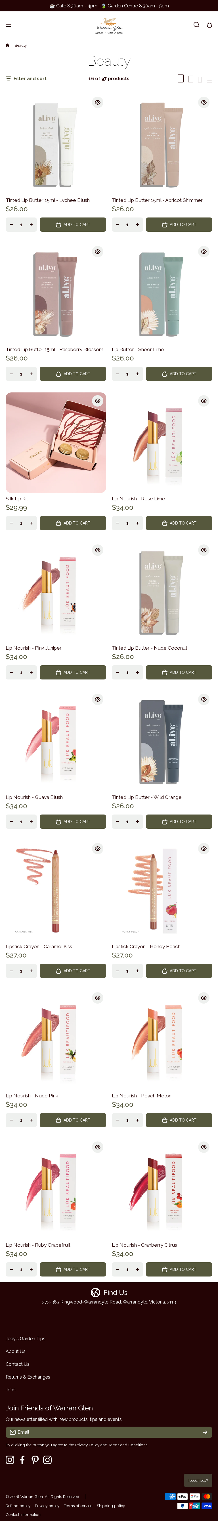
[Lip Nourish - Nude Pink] (56, 1039)
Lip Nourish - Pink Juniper (34, 648)
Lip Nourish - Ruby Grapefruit (38, 1245)
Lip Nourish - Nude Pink (32, 1096)
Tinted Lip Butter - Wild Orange (147, 797)
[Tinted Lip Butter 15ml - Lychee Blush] (56, 144)
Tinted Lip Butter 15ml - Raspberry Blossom (54, 349)
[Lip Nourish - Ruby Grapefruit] (56, 1189)
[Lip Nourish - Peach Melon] (162, 1039)
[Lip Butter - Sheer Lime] (162, 293)
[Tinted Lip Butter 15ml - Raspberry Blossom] (56, 293)
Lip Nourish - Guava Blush (34, 797)
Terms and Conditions (127, 1445)
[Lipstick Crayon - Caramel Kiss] (56, 890)
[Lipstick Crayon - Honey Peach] (162, 890)
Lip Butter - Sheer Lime (138, 349)
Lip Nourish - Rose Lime (138, 499)
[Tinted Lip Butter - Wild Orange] (162, 741)
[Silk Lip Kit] (56, 442)
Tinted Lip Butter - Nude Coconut (149, 648)
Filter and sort (30, 78)
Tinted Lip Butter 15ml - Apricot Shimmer (157, 200)
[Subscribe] (205, 1432)
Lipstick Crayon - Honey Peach (146, 946)
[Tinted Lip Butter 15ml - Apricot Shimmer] (162, 144)
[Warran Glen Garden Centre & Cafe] (109, 24)
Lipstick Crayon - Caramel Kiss (39, 946)
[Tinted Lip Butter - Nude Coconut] (162, 592)
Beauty (21, 45)
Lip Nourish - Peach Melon (141, 1096)
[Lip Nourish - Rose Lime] (162, 442)
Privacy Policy (87, 1445)
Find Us (115, 1292)
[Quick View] (97, 102)
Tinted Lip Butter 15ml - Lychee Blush (48, 200)
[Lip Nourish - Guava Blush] (56, 741)
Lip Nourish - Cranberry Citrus (144, 1245)
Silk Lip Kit (17, 499)
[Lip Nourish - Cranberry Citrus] (162, 1189)
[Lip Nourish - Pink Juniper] (56, 592)
